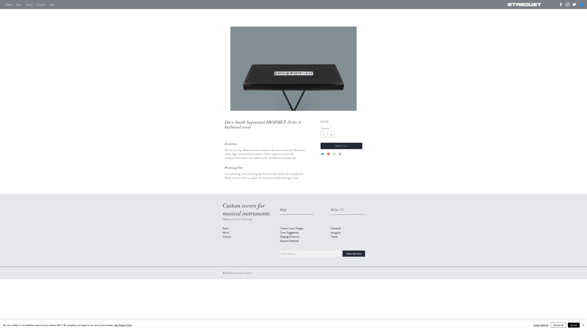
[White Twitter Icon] (574, 4)
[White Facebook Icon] (560, 4)
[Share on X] (340, 154)
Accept (573, 325)
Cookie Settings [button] (540, 325)
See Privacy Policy (123, 325)
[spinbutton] (327, 135)
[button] (582, 4)
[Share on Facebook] (322, 154)
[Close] (583, 325)
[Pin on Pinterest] (328, 154)
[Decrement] (323, 135)
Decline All (558, 325)
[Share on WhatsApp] (334, 154)
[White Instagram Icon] (567, 4)
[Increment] (332, 135)
